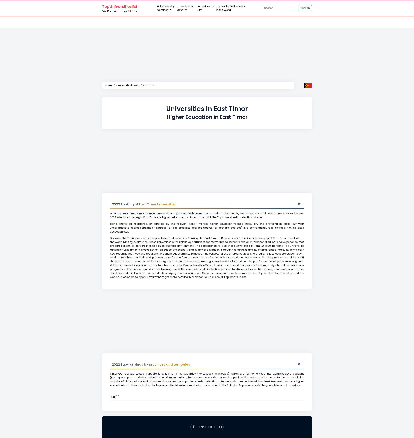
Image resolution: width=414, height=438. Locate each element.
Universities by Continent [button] (165, 8)
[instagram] (211, 427)
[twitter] (202, 427)
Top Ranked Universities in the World (230, 8)
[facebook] (193, 427)
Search (305, 8)
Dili (113, 397)
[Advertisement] (207, 51)
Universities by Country (185, 8)
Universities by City (205, 8)
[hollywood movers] (220, 427)
